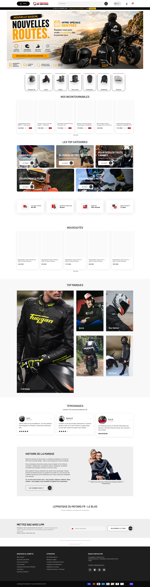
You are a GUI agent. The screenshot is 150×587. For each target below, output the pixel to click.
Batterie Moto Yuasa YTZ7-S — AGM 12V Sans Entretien (97, 260)
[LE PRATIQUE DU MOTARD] (31, 81)
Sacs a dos (75, 89)
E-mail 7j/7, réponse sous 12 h (96, 565)
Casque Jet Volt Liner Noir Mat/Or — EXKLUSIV (45, 124)
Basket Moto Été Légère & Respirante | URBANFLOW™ (124, 124)
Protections (89, 89)
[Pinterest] (99, 570)
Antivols (118, 89)
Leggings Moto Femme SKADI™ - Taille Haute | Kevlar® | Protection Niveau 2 (25, 124)
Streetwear (104, 89)
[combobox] (80, 4)
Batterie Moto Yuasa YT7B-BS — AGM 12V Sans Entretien (50, 260)
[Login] (127, 4)
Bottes (60, 89)
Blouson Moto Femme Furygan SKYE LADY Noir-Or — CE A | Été (104, 124)
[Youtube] (104, 570)
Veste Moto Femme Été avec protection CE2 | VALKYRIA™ (65, 124)
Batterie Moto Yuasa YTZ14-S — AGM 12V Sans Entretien (74, 260)
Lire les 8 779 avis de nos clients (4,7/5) (75, 409)
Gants (46, 89)
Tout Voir (75, 271)
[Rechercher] (82, 4)
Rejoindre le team (118, 528)
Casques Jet (31, 89)
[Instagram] (95, 570)
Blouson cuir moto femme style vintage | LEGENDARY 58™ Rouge (84, 124)
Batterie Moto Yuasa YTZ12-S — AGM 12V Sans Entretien (121, 260)
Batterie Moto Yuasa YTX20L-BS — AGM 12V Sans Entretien (27, 260)
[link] (89, 311)
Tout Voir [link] (75, 135)
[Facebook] (90, 570)
